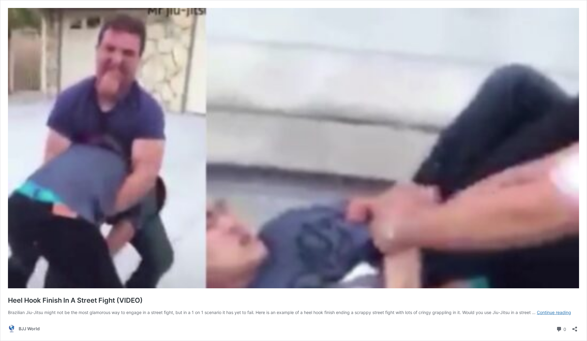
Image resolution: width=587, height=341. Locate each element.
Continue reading (554, 312)
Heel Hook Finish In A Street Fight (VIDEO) (75, 300)
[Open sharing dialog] (574, 327)
